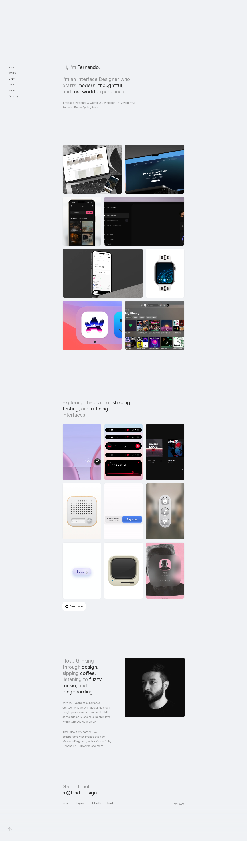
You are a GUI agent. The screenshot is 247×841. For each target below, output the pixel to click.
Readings (14, 96)
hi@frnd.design (79, 793)
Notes (12, 90)
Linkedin (96, 803)
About (12, 84)
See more (76, 606)
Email (110, 803)
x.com (66, 803)
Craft (12, 78)
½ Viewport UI (126, 102)
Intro (11, 67)
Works (12, 72)
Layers (80, 803)
